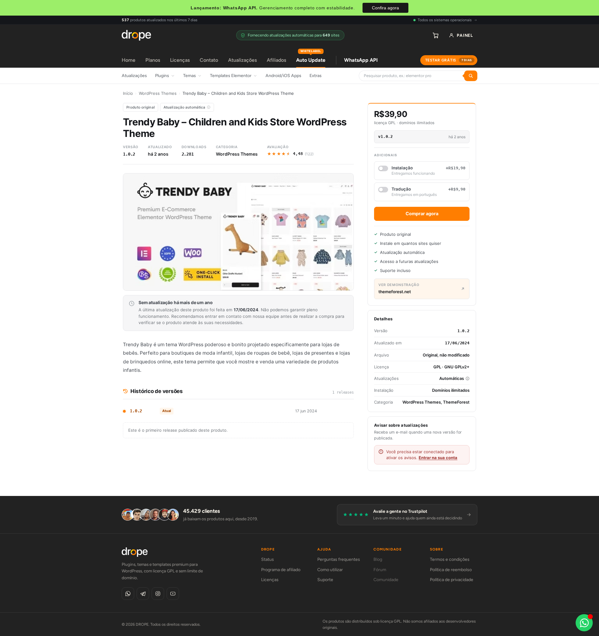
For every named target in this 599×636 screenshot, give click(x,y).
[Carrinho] (435, 35)
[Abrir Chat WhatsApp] (584, 622)
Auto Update (310, 58)
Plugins (162, 75)
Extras (315, 75)
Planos (152, 60)
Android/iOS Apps (283, 75)
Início (128, 93)
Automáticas (451, 378)
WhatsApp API (361, 60)
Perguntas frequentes (338, 559)
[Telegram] (143, 593)
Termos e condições (450, 559)
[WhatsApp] (128, 593)
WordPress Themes (158, 93)
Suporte (325, 579)
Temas (189, 75)
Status (267, 559)
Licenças (180, 60)
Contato (209, 60)
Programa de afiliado (280, 569)
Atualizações (242, 60)
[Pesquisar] (470, 75)
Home (128, 60)
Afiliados (276, 60)
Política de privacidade (451, 579)
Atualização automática (184, 107)
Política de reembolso (451, 569)
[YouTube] (173, 593)
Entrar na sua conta (438, 457)
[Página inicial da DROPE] (136, 35)
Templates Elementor (230, 75)
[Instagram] (158, 593)
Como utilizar (330, 569)
